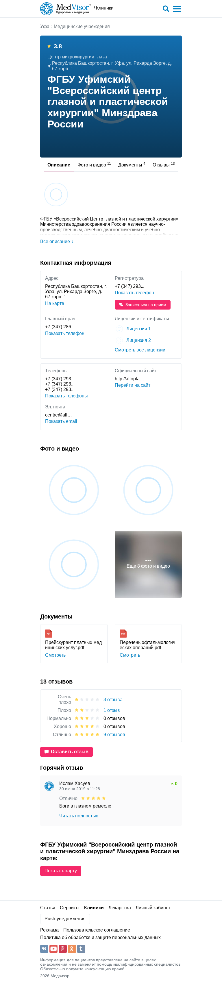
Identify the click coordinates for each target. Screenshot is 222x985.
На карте (54, 303)
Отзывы (164, 164)
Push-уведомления (65, 918)
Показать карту (61, 870)
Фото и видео (94, 164)
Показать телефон (134, 292)
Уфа (44, 26)
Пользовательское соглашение (96, 929)
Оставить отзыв (69, 751)
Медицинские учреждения (82, 26)
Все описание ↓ (56, 241)
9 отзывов (114, 734)
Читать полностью (78, 815)
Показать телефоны (66, 395)
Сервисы (69, 907)
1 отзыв (111, 710)
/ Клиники (104, 7)
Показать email (61, 421)
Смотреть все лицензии (140, 349)
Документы (131, 164)
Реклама (49, 929)
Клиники (94, 907)
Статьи (47, 907)
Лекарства (119, 907)
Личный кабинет (153, 907)
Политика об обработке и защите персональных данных (100, 937)
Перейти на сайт (132, 385)
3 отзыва (113, 699)
